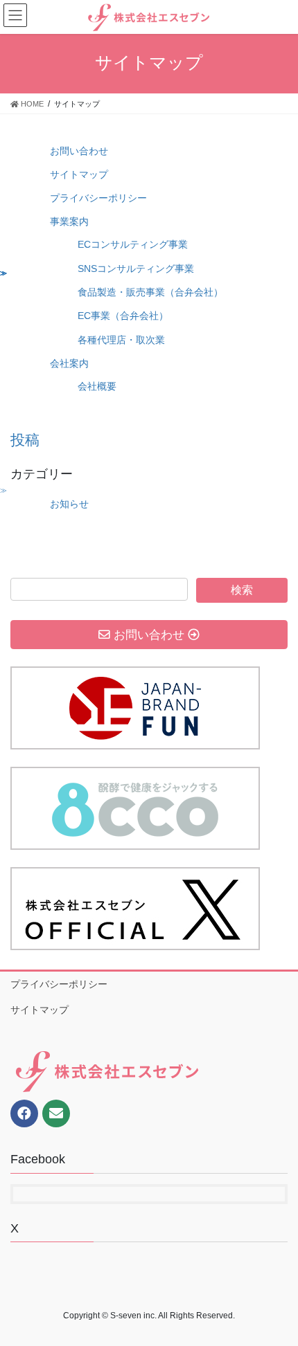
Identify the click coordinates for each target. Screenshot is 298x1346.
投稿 (25, 440)
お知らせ (69, 503)
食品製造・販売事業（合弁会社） (150, 292)
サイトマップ (79, 174)
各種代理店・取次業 (121, 339)
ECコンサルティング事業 (133, 244)
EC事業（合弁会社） (123, 315)
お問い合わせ (79, 150)
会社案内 (69, 363)
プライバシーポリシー (98, 197)
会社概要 (97, 386)
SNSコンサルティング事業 (136, 268)
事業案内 (69, 221)
